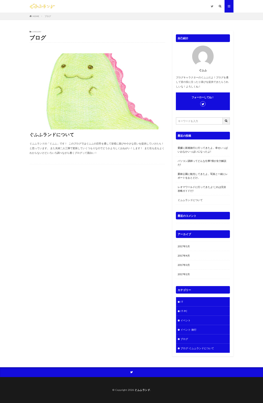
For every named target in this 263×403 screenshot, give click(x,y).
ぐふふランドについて (52, 134)
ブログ (48, 16)
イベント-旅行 (188, 329)
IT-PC (184, 311)
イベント (186, 320)
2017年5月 (184, 246)
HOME (36, 16)
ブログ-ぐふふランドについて (197, 348)
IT (182, 301)
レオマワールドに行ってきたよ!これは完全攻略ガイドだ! (202, 188)
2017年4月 (184, 255)
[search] (226, 121)
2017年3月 (184, 264)
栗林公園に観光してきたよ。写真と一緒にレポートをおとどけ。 (203, 175)
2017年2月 (184, 274)
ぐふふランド (142, 389)
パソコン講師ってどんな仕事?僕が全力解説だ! (202, 162)
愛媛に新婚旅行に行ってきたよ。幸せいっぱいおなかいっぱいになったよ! (203, 149)
